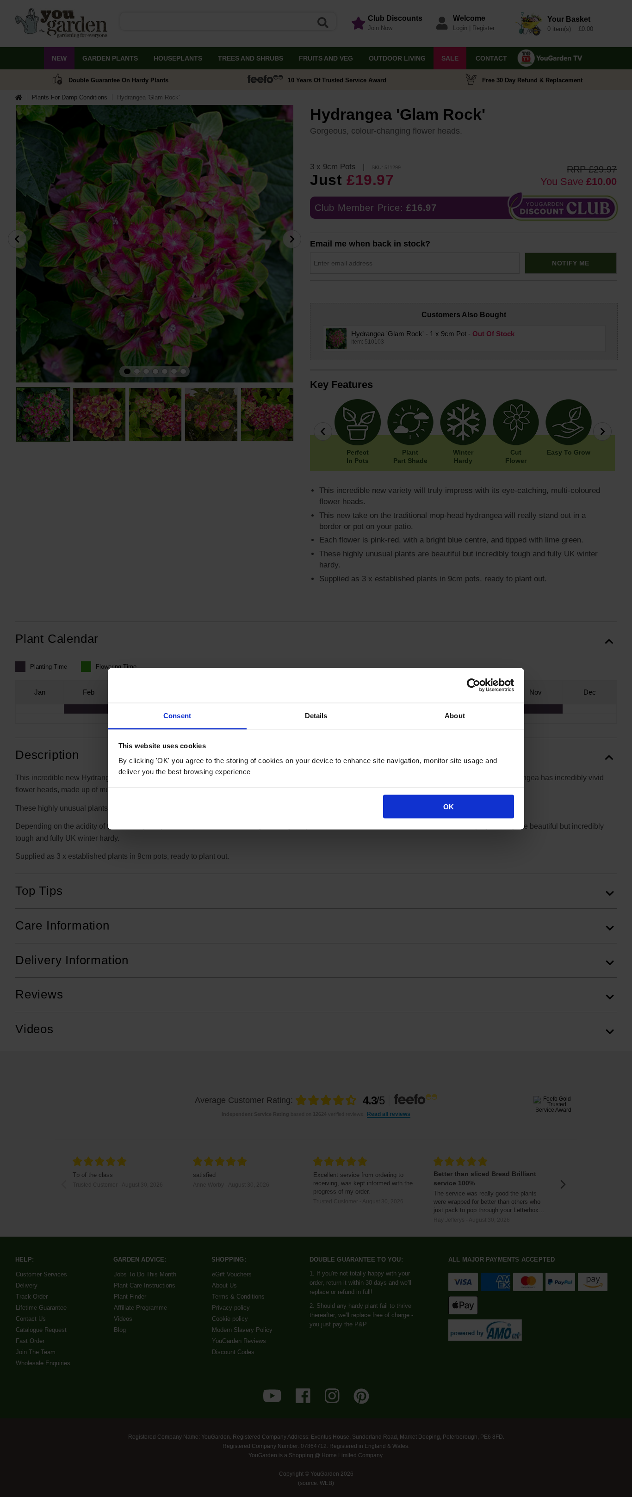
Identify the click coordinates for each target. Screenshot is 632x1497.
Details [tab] (316, 715)
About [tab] (455, 715)
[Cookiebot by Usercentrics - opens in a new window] (473, 685)
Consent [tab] (177, 715)
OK (448, 807)
